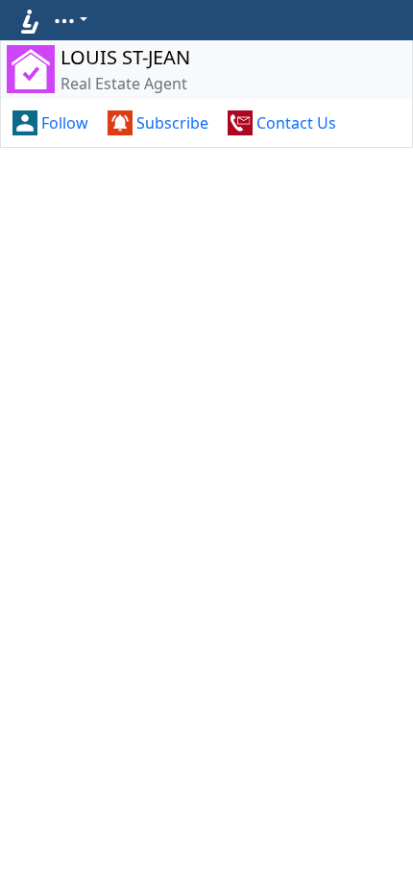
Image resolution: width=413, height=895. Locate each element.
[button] (70, 19)
